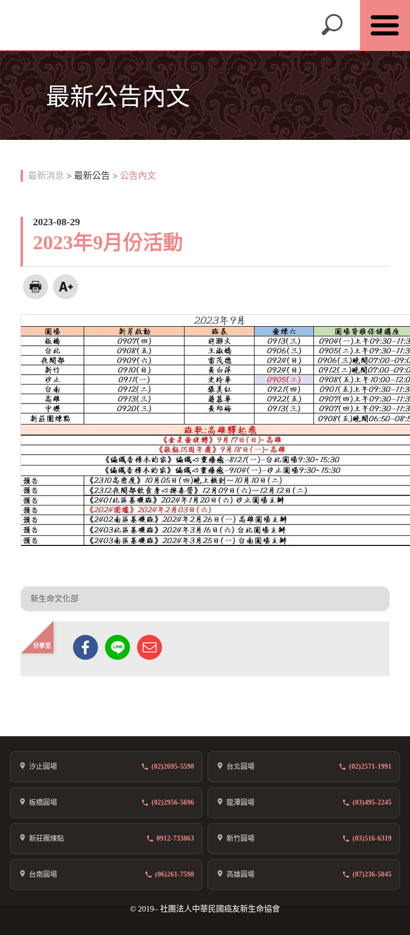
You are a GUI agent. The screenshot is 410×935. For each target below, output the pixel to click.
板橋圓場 (43, 802)
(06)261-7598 (174, 874)
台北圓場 (240, 766)
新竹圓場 (240, 838)
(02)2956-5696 (173, 802)
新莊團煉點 (46, 838)
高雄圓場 (240, 874)
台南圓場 (43, 874)
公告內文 (138, 176)
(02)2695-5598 (173, 766)
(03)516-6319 (372, 838)
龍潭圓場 (240, 802)
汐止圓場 (43, 766)
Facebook (85, 647)
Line (117, 647)
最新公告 (92, 176)
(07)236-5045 (372, 874)
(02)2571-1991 (370, 766)
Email (149, 647)
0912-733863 (175, 838)
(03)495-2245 (372, 802)
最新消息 (46, 176)
